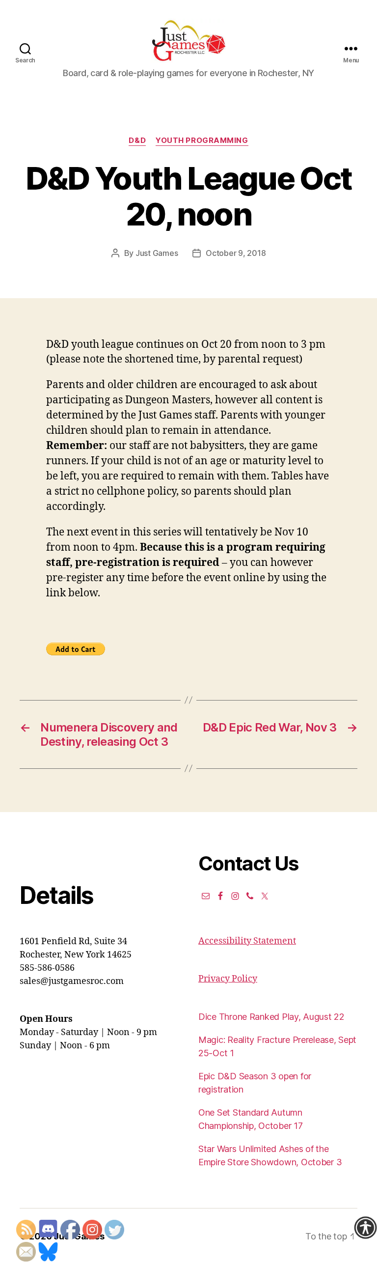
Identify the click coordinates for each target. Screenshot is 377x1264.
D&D (137, 140)
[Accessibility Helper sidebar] (365, 1227)
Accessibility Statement (247, 941)
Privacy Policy (227, 978)
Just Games (156, 253)
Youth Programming (202, 140)
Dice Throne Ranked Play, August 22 (271, 1016)
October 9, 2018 (236, 253)
